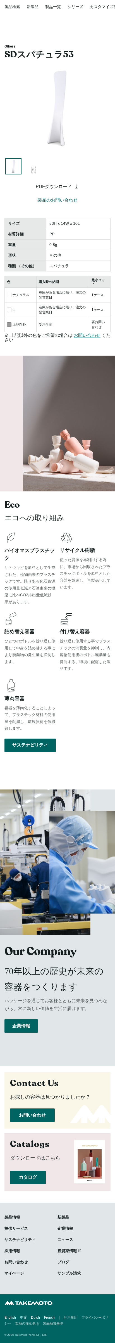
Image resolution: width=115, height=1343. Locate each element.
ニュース (65, 1239)
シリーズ (75, 6)
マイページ (14, 1273)
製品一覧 (53, 6)
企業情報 (21, 1025)
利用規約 (70, 1318)
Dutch (35, 1318)
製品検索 (12, 6)
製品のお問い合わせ (57, 200)
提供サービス (16, 1228)
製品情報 (12, 1217)
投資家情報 (67, 1251)
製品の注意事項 (27, 1323)
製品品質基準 (53, 1323)
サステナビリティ (30, 745)
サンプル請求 (69, 1273)
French (49, 1318)
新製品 (33, 6)
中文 (23, 1318)
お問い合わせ (87, 335)
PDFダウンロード (54, 186)
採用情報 (12, 1251)
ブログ (63, 1262)
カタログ (28, 1177)
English (10, 1318)
